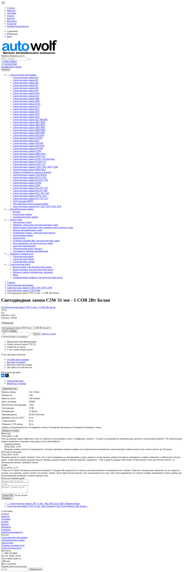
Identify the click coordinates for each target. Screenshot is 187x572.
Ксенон (16, 211)
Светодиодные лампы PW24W (28, 143)
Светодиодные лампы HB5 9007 (29, 132)
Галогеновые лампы (23, 235)
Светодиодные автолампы (23, 75)
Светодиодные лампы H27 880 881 (30, 119)
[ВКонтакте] (3, 375)
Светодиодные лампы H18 (26, 114)
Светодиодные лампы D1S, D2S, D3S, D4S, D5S (37, 206)
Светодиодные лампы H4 (25, 82)
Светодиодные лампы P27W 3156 (29, 196)
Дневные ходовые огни (21, 254)
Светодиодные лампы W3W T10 (29, 164)
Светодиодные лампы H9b (26, 101)
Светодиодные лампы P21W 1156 (29, 177)
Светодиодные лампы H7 (25, 85)
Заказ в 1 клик (49, 333)
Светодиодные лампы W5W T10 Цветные (34, 159)
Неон (15, 275)
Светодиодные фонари (24, 246)
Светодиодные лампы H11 (26, 96)
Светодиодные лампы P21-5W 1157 (30, 188)
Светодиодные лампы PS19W (28, 138)
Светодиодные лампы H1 (25, 77)
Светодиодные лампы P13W (27, 151)
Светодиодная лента (20, 264)
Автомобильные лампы (21, 209)
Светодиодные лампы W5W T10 (29, 156)
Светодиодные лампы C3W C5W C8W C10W (35, 167)
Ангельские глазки (22, 222)
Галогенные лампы (22, 214)
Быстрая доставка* (16, 362)
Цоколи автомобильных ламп (27, 230)
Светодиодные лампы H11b (26, 103)
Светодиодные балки (23, 259)
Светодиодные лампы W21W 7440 (30, 190)
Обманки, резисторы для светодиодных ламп (35, 225)
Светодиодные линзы (23, 261)
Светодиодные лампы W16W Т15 (29, 161)
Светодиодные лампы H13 (26, 106)
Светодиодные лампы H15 (26, 109)
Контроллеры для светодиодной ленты (32, 267)
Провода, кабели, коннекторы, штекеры (33, 272)
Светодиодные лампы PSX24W (28, 135)
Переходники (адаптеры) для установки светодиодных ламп (43, 227)
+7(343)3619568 (9, 64)
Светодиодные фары (23, 256)
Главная (11, 8)
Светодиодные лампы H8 (25, 88)
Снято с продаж (9, 331)
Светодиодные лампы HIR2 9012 (29, 169)
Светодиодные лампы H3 (25, 80)
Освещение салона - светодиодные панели (34, 232)
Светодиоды (19, 238)
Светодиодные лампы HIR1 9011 (29, 154)
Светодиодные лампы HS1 (26, 140)
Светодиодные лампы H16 (26, 111)
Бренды (11, 18)
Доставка (11, 13)
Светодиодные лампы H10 (26, 93)
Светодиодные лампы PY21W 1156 (30, 180)
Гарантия (11, 23)
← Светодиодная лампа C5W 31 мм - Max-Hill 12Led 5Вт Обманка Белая (43, 503)
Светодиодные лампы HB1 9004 (29, 122)
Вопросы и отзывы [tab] (16, 383)
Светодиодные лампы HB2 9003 (29, 125)
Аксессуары (16, 219)
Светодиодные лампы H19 (26, 117)
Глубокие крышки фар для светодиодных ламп (36, 240)
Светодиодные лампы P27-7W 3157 (30, 198)
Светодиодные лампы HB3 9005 (29, 127)
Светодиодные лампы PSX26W (28, 146)
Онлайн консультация (18, 359)
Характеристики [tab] (15, 381)
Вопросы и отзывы (10, 431)
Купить (37, 334)
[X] (7, 375)
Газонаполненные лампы (25, 217)
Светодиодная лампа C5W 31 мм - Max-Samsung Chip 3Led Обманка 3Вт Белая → (48, 506)
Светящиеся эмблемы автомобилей (30, 251)
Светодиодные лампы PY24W (28, 148)
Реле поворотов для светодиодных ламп (33, 243)
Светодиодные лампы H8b (26, 98)
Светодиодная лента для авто (27, 248)
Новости (11, 10)
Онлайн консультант (11, 67)
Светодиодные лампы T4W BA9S (30, 175)
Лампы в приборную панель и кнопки (32, 172)
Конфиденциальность (18, 26)
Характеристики (9, 389)
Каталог (5, 70)
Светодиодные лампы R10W (27, 182)
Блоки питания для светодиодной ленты (33, 269)
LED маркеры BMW (23, 201)
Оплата (10, 15)
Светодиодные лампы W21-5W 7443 (31, 193)
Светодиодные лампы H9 (25, 90)
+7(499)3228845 (9, 61)
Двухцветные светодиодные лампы (30, 204)
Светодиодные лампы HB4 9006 (29, 130)
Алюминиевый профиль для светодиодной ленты (38, 277)
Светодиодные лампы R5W (26, 185)
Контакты (12, 21)
